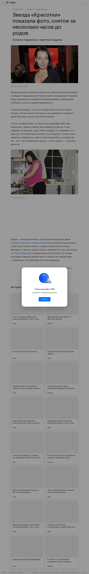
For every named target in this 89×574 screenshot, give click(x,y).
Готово (44, 299)
